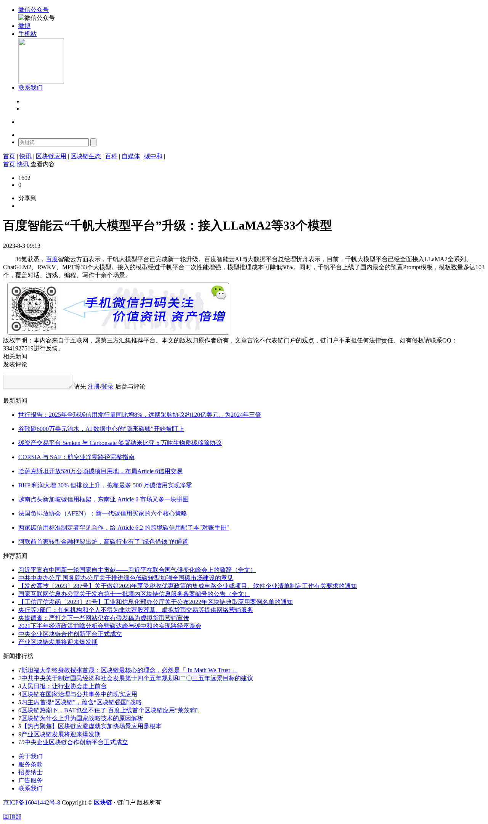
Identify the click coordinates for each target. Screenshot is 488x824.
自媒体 (131, 156)
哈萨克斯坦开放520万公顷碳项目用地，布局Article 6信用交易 (100, 471)
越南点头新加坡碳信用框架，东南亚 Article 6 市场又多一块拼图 (103, 499)
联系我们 (30, 788)
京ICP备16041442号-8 (31, 802)
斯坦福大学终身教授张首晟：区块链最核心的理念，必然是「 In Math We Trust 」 (129, 670)
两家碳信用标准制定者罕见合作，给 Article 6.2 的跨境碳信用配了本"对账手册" (123, 527)
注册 (28, 109)
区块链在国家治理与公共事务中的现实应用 (79, 694)
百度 (52, 259)
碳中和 (153, 156)
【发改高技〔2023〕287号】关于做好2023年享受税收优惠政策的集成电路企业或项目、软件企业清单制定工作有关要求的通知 (187, 586)
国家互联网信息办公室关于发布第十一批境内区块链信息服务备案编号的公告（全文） (134, 594)
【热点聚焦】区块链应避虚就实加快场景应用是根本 (91, 726)
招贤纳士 (30, 772)
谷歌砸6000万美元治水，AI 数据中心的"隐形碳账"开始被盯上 (101, 429)
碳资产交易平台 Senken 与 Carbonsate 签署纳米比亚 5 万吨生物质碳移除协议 (120, 443)
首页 (9, 156)
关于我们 (30, 756)
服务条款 (30, 764)
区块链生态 (86, 156)
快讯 (25, 156)
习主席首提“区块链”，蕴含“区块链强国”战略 (81, 702)
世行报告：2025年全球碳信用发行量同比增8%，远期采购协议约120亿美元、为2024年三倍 (139, 414)
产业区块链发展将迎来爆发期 (58, 642)
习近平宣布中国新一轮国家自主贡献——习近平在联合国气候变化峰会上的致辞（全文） (137, 570)
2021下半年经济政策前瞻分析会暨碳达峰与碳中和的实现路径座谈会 (109, 626)
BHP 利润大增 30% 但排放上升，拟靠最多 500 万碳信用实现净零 (105, 485)
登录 (28, 101)
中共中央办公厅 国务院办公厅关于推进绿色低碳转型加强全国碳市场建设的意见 (125, 578)
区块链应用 (51, 156)
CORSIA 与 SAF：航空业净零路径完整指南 (76, 457)
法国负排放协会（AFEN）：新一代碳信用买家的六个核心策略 (102, 513)
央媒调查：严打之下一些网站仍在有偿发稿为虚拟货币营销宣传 (103, 618)
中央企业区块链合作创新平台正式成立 (70, 634)
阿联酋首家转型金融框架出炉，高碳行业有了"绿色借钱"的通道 (103, 541)
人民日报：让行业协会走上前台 (64, 686)
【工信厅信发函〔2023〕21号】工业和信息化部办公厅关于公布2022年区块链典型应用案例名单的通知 (155, 602)
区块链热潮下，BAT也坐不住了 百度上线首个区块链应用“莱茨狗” (110, 710)
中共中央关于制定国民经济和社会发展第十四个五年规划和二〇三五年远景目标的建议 (137, 678)
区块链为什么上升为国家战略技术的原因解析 (82, 718)
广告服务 (30, 780)
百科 (111, 156)
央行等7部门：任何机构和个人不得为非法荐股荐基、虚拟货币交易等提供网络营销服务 (135, 610)
